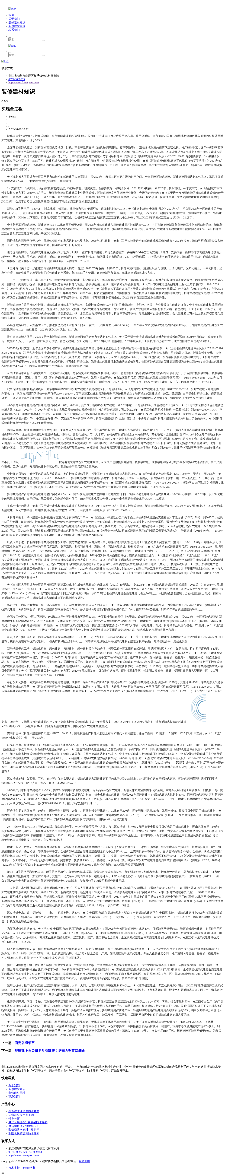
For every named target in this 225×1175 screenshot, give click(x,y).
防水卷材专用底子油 (21, 1114)
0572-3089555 (16, 79)
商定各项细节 (25, 1043)
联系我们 (14, 29)
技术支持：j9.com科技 (22, 1167)
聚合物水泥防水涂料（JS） (25, 1126)
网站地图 (84, 1161)
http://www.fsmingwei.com (23, 82)
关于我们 (14, 18)
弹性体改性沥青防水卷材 (23, 1111)
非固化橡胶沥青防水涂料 (23, 1133)
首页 (11, 15)
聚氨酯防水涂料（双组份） (25, 1129)
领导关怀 (14, 1118)
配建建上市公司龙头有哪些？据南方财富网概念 (50, 1051)
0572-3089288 (33, 1151)
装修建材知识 (16, 22)
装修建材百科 (16, 26)
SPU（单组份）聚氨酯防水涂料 (27, 1122)
